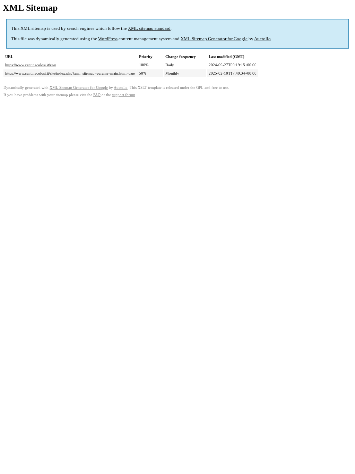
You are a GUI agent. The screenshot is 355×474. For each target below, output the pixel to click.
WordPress (108, 38)
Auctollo (262, 38)
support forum (123, 95)
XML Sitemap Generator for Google (214, 38)
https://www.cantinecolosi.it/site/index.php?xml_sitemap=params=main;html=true (70, 73)
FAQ (97, 95)
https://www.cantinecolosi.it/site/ (30, 65)
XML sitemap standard (149, 28)
